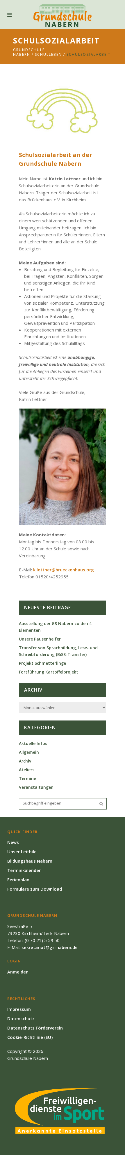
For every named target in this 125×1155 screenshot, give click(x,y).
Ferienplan (18, 879)
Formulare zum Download (34, 889)
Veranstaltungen (36, 787)
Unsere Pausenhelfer (40, 639)
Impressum (19, 1009)
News (13, 842)
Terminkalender (24, 870)
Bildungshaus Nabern (29, 861)
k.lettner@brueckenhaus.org (63, 570)
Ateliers (26, 769)
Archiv (25, 761)
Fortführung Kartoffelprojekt (48, 672)
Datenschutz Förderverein (35, 1028)
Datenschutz (21, 1018)
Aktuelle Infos (33, 743)
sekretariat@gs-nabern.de (50, 947)
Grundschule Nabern (29, 52)
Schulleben (48, 54)
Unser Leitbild (22, 851)
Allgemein (29, 752)
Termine (27, 778)
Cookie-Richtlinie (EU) (30, 1037)
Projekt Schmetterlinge (42, 663)
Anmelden (17, 972)
